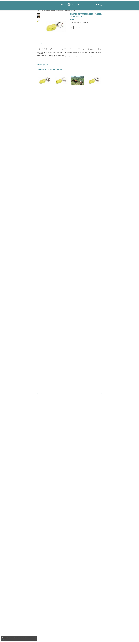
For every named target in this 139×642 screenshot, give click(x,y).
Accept (4, 639)
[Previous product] (101, 10)
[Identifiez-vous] (99, 4)
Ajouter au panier (81, 27)
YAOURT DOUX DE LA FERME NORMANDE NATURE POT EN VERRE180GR (42, 91)
